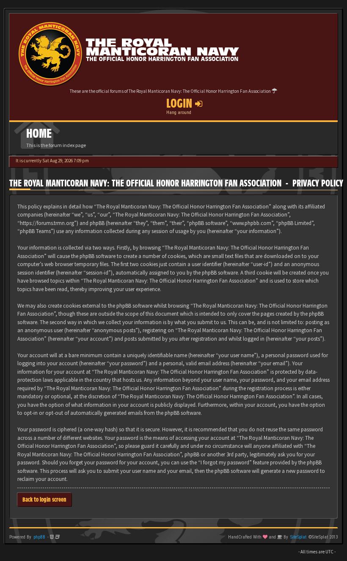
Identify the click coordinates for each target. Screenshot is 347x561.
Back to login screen (44, 499)
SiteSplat (298, 537)
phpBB (39, 537)
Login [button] (180, 103)
